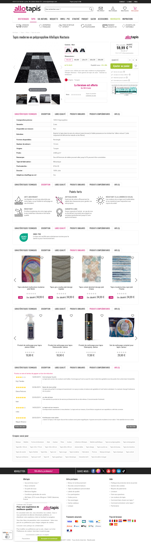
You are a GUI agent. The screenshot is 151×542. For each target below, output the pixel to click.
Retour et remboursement (77, 483)
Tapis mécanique (70, 457)
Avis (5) (117, 114)
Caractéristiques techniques (26, 184)
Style (48, 442)
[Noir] (68, 50)
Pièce (27, 32)
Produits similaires (77, 114)
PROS (135, 1)
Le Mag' (129, 1)
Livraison (114, 491)
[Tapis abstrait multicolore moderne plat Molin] (31, 268)
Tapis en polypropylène (112, 442)
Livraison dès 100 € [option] (77, 1)
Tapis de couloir (21, 452)
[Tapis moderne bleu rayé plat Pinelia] (121, 268)
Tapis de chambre (129, 447)
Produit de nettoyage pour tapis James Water (29, 346)
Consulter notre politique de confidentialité (30, 526)
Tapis (22, 32)
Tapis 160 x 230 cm (51, 447)
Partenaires (115, 506)
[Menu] (11, 531)
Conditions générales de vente (35, 494)
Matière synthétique (96, 442)
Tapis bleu (44, 452)
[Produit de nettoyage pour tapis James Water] (29, 327)
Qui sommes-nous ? (32, 483)
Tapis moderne (74, 452)
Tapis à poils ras (102, 447)
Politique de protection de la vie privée (124, 483)
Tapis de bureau (115, 447)
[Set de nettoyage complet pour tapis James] (121, 327)
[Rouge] (75, 50)
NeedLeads (91, 540)
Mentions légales (30, 491)
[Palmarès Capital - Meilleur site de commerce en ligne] (124, 90)
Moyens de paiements (118, 489)
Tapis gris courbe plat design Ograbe (61, 288)
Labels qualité (60, 114)
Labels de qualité (73, 491)
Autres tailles (79, 447)
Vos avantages (73, 500)
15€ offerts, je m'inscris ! (43, 471)
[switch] (7, 537)
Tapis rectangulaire (129, 442)
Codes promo (72, 497)
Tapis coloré (130, 452)
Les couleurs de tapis (118, 497)
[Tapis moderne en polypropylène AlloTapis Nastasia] (21, 99)
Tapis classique (118, 452)
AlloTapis (15, 32)
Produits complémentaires (100, 114)
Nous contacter (30, 486)
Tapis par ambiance (22, 457)
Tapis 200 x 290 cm (66, 447)
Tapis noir (53, 452)
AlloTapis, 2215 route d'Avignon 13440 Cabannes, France (41, 498)
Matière (26, 442)
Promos (94, 452)
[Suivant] (61, 67)
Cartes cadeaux (73, 503)
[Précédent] (14, 67)
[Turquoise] (82, 50)
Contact (122, 1)
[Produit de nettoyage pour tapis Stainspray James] (90, 327)
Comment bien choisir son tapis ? (122, 500)
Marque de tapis (105, 452)
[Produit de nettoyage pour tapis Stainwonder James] (60, 327)
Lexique (70, 506)
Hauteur (55, 442)
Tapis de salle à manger (98, 457)
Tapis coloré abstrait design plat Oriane (91, 288)
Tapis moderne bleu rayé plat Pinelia (121, 288)
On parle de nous (30, 489)
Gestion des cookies (118, 486)
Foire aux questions (117, 494)
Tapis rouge (63, 452)
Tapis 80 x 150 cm (21, 447)
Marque (18, 442)
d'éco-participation (127, 53)
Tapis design (90, 447)
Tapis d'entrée (33, 452)
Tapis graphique (57, 457)
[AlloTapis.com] (27, 9)
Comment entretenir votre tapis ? (122, 503)
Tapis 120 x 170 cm (36, 447)
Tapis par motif (36, 457)
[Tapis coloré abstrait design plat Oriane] (91, 268)
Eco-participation (74, 494)
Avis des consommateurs (77, 486)
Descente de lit (83, 457)
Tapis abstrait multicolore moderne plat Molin (31, 288)
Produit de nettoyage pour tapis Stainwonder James (60, 346)
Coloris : (70, 45)
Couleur (69, 442)
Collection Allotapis (81, 442)
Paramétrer (26, 538)
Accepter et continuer (49, 538)
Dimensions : (70, 56)
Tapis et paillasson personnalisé (79, 489)
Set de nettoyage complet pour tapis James (121, 346)
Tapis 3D (46, 457)
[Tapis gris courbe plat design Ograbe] (61, 268)
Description (45, 114)
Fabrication (85, 452)
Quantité (115, 60)
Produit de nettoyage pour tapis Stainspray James (91, 346)
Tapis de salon (35, 32)
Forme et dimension (37, 442)
